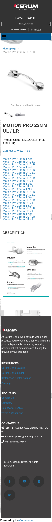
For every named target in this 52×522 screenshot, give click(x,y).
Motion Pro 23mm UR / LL (19, 186)
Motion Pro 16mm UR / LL (19, 161)
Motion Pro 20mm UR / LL (19, 180)
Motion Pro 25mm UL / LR (19, 191)
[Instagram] (9, 495)
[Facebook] (9, 481)
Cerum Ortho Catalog (13, 367)
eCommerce (25, 520)
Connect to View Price (16, 150)
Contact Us (7, 397)
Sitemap (6, 383)
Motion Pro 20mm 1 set (17, 175)
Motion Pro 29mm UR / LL (19, 211)
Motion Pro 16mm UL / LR (19, 164)
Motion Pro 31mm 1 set (17, 213)
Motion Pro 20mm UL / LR (19, 178)
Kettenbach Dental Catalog (16, 378)
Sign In (31, 18)
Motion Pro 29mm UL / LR (19, 208)
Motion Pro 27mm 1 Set (17, 197)
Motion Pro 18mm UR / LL (19, 172)
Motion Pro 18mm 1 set (17, 167)
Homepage (9, 48)
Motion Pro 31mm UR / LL (19, 219)
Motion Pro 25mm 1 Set (17, 189)
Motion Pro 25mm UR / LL (19, 194)
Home (19, 18)
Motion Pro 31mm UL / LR (19, 216)
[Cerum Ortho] (26, 7)
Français (36, 29)
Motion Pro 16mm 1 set (17, 158)
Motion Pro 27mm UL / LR (19, 200)
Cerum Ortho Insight (12, 373)
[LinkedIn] (38, 481)
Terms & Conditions (12, 413)
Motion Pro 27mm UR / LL (19, 202)
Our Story (6, 403)
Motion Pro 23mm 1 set (17, 183)
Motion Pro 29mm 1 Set (17, 205)
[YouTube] (24, 481)
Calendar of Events (12, 408)
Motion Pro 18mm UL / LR (19, 169)
